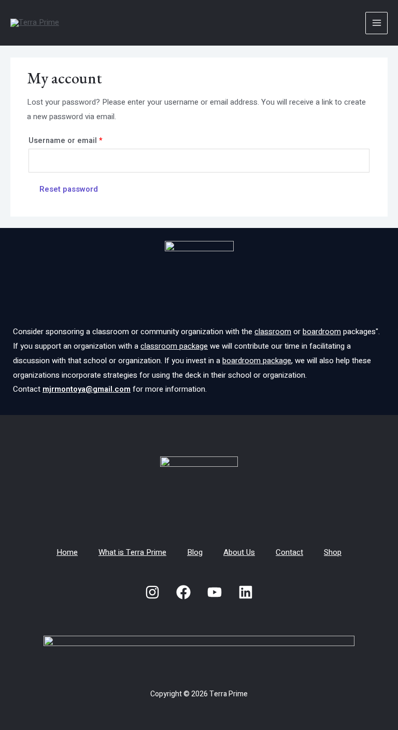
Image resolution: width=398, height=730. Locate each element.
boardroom (322, 331)
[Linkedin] (245, 592)
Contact (289, 552)
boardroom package (256, 360)
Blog (195, 552)
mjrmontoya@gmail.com (86, 389)
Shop (333, 552)
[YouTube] (214, 592)
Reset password (68, 189)
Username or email (82, 140)
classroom (272, 331)
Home (67, 552)
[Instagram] (152, 592)
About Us (239, 552)
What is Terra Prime (132, 552)
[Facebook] (183, 592)
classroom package (174, 346)
